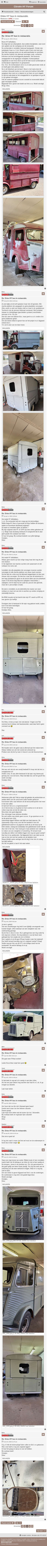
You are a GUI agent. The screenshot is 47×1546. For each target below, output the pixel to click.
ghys (3, 1046)
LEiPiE (10, 18)
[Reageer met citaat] (43, 31)
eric (3, 735)
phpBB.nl (3, 1540)
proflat (12, 1540)
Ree (3, 709)
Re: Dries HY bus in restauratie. (16, 36)
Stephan (4, 1124)
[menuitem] (6, 2)
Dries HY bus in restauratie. (15, 16)
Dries (3, 29)
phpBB (9, 1539)
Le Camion (16, 18)
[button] (22, 25)
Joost (3, 1068)
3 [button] (29, 25)
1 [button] (24, 25)
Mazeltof (20, 1540)
